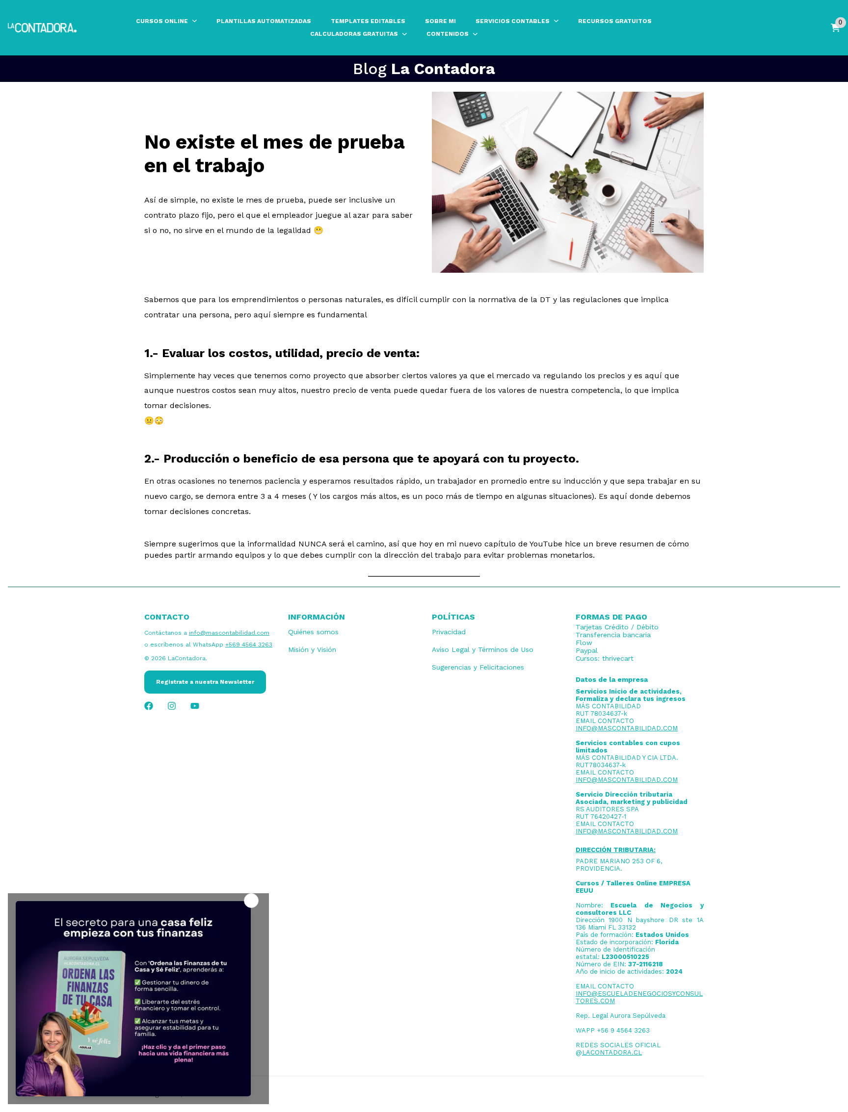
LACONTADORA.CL (612, 1052)
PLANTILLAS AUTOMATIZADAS (263, 21)
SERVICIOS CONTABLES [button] (513, 21)
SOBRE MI (440, 21)
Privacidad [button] (449, 632)
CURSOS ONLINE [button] (162, 21)
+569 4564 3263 (248, 644)
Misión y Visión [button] (312, 649)
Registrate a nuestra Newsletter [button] (205, 681)
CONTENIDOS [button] (447, 33)
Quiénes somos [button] (313, 632)
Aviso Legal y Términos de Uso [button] (482, 649)
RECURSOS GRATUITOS (615, 21)
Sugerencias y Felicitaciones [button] (478, 667)
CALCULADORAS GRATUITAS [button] (354, 33)
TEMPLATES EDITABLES (368, 21)
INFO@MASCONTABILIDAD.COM (627, 728)
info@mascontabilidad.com (229, 632)
